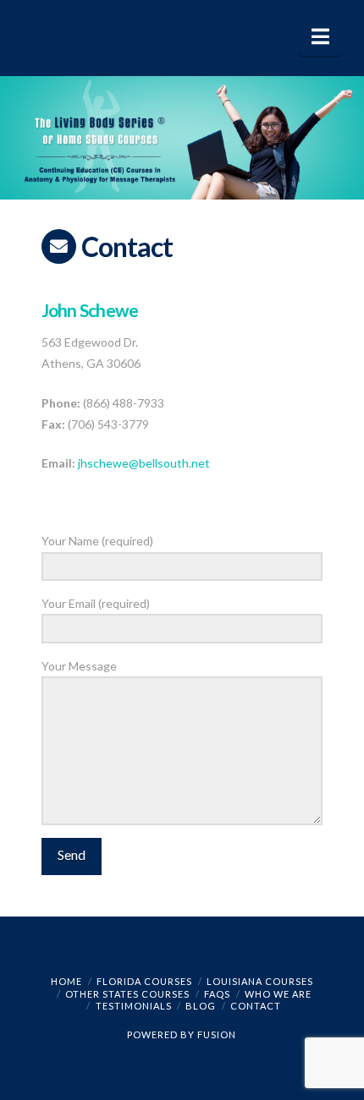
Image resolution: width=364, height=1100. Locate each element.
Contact (255, 1005)
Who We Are (278, 993)
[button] (320, 36)
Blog (200, 1005)
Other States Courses (127, 993)
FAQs (217, 993)
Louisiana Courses (260, 981)
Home (66, 981)
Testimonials (134, 1005)
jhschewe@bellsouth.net (144, 463)
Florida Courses (144, 981)
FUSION (216, 1034)
